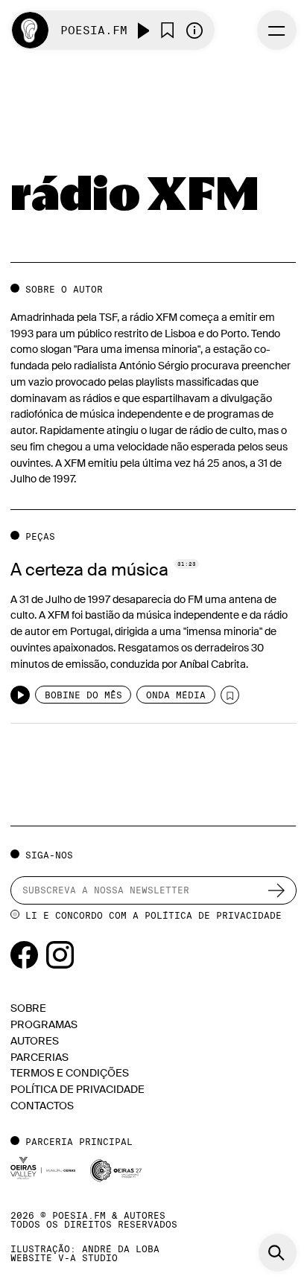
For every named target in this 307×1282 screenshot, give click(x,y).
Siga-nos (48, 855)
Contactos (42, 1106)
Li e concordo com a (153, 915)
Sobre (28, 1008)
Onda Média (176, 695)
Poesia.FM (93, 30)
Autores (34, 1041)
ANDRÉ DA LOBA (120, 1249)
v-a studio (88, 1258)
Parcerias (39, 1057)
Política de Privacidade (213, 915)
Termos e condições (69, 1073)
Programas (43, 1025)
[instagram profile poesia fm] (60, 954)
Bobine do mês (83, 695)
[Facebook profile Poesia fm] (25, 954)
